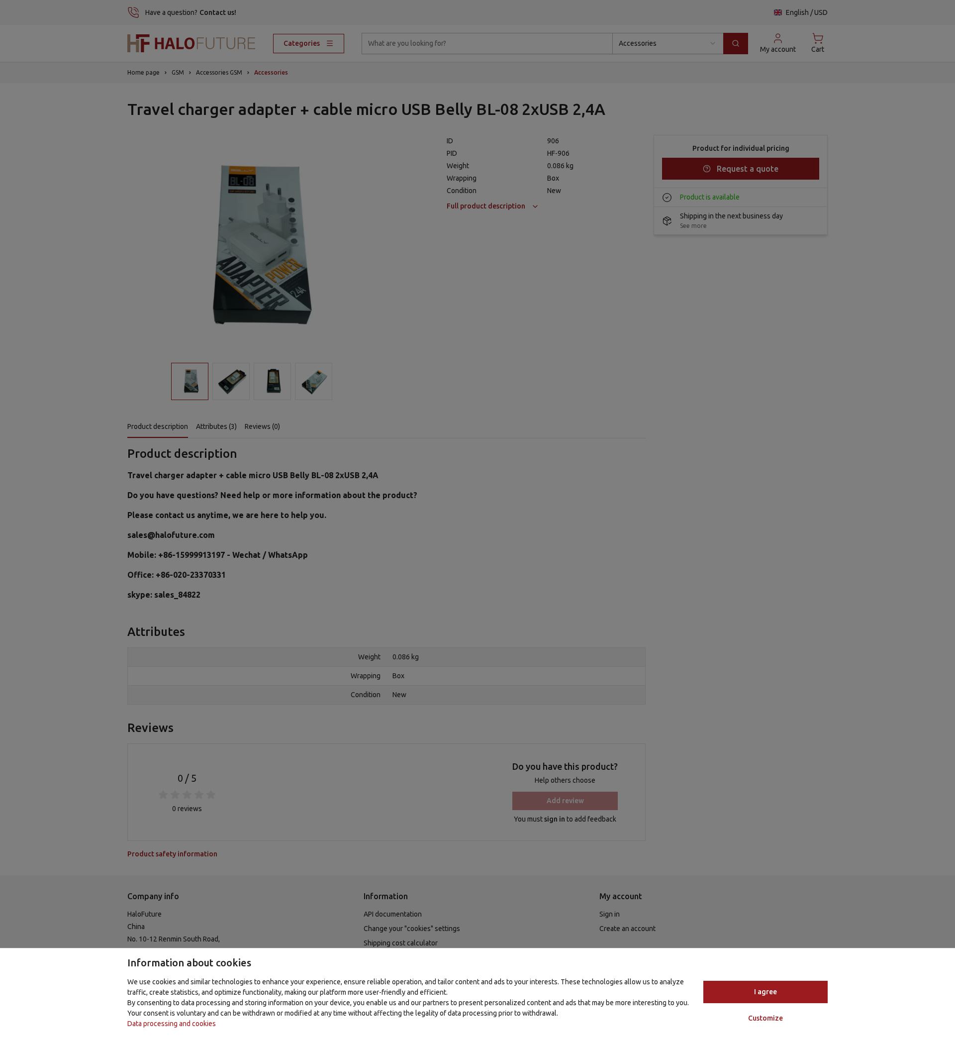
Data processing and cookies (171, 1024)
